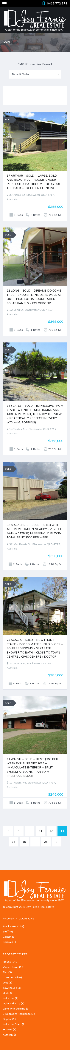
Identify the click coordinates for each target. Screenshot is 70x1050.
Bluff (6, 931)
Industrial (8, 998)
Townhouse (10, 987)
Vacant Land (10, 967)
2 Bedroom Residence (17, 1013)
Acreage (8, 1034)
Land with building (14, 1008)
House (7, 961)
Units (6, 993)
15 (24, 841)
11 (40, 831)
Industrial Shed (12, 1024)
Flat (5, 972)
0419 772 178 (57, 3)
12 (51, 831)
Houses (7, 1029)
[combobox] (35, 74)
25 (46, 841)
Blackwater (10, 926)
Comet (7, 936)
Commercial (10, 977)
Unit (5, 982)
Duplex (7, 1019)
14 (13, 841)
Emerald (8, 942)
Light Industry (11, 1003)
